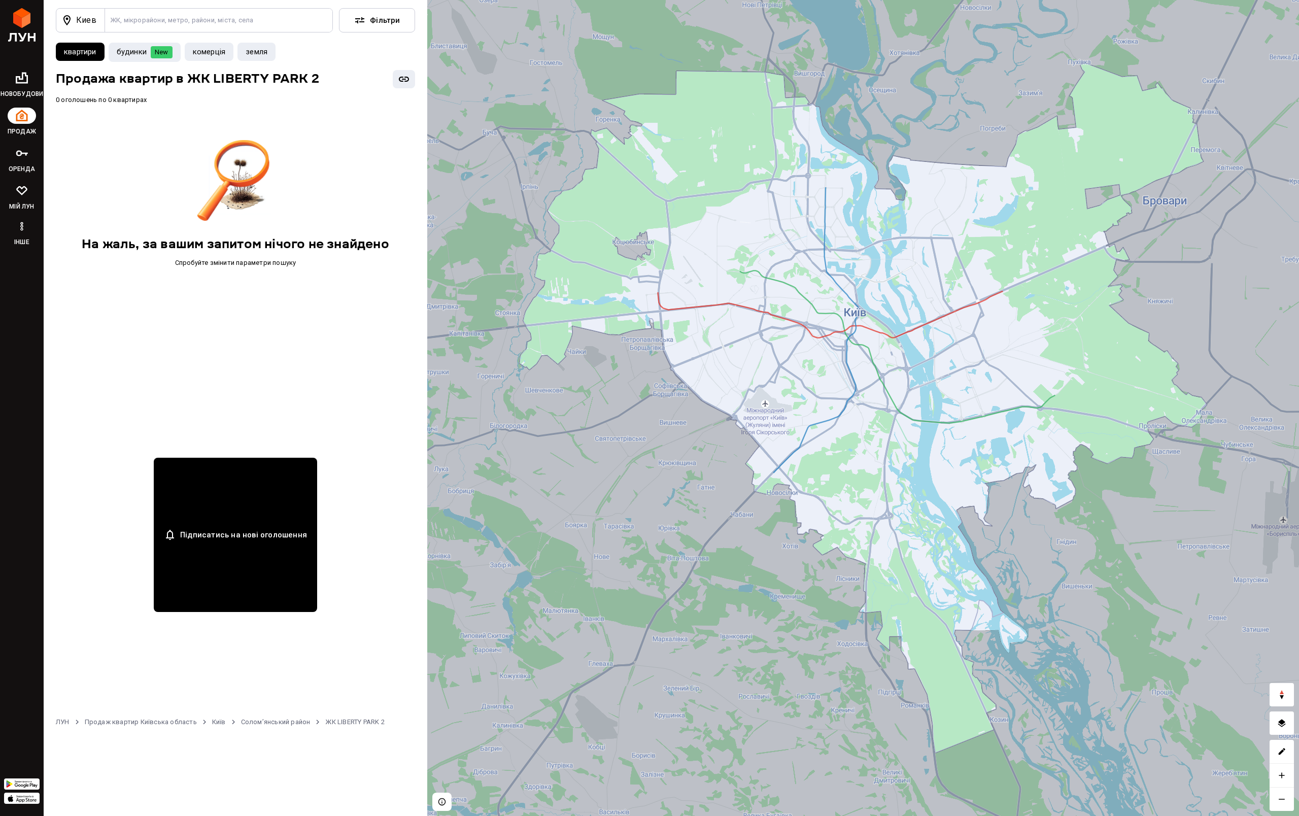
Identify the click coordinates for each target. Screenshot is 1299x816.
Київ (219, 722)
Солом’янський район (276, 722)
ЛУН (63, 722)
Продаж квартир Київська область (141, 722)
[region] (863, 408)
